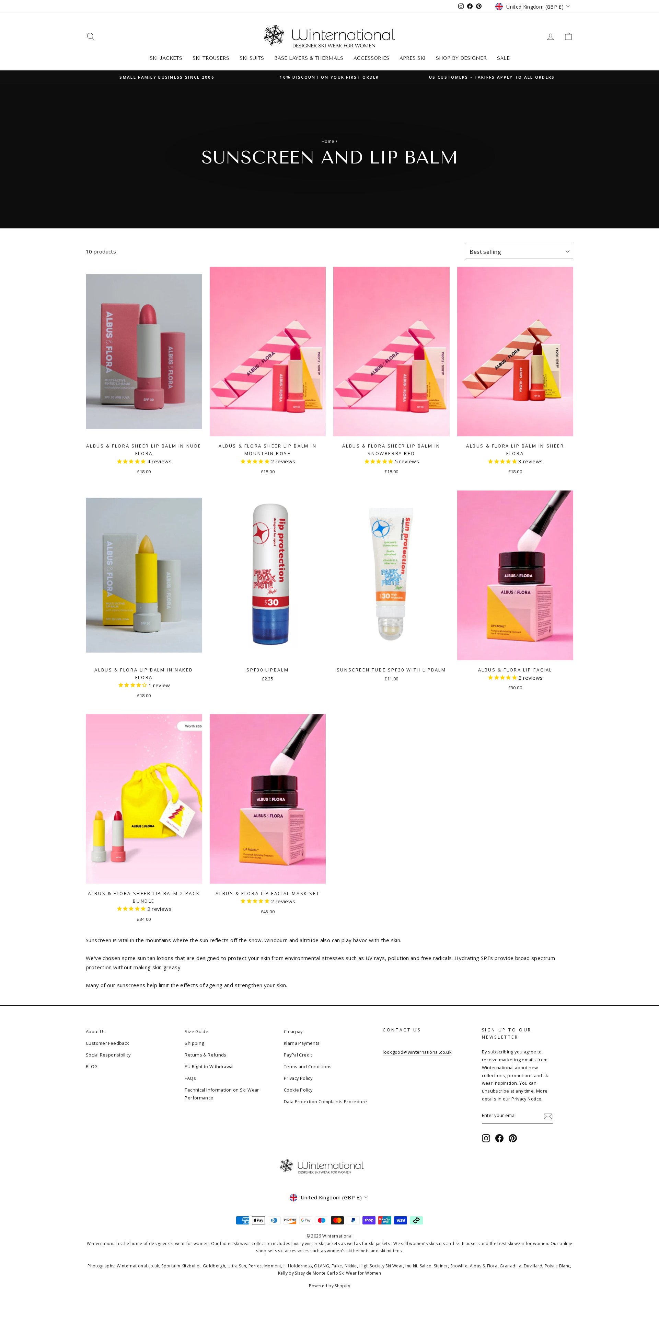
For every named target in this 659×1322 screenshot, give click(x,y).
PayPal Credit (298, 1055)
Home (328, 141)
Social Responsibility (108, 1055)
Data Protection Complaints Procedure (325, 1101)
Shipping (194, 1043)
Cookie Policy (298, 1090)
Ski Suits (252, 58)
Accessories (371, 58)
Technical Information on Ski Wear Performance (222, 1094)
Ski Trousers (211, 58)
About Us (96, 1031)
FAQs (190, 1078)
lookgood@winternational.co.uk (417, 1052)
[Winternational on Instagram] (486, 1138)
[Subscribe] (548, 1115)
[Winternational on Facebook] (499, 1138)
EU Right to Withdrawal (209, 1066)
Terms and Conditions (308, 1066)
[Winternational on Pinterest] (513, 1138)
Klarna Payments (302, 1043)
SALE (503, 58)
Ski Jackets (166, 58)
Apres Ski (413, 58)
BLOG (92, 1066)
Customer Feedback (107, 1043)
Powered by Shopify (329, 1286)
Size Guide (196, 1031)
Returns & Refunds (205, 1055)
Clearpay (293, 1031)
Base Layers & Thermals (308, 58)
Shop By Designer (461, 58)
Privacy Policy (298, 1078)
